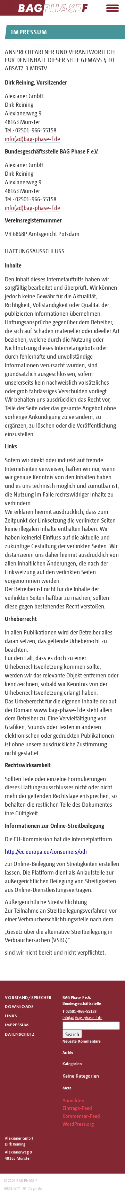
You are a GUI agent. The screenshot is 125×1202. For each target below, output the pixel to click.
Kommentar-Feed (81, 1116)
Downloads (19, 1006)
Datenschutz (19, 1034)
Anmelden (73, 1100)
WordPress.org (78, 1124)
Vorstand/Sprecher (28, 997)
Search (72, 1034)
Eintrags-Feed (77, 1108)
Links (11, 1015)
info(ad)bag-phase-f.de (32, 138)
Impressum (16, 1024)
